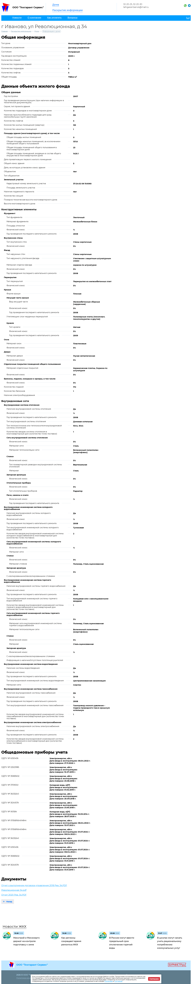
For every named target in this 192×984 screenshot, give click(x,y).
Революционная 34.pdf (13, 890)
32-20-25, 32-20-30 (132, 4)
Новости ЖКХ (14, 926)
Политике (108, 981)
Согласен (154, 979)
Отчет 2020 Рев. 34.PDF (14, 895)
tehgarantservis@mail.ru (136, 7)
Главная (4, 31)
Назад (9, 901)
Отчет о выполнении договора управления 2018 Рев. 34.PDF (34, 885)
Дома (55, 4)
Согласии (118, 981)
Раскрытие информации (67, 10)
